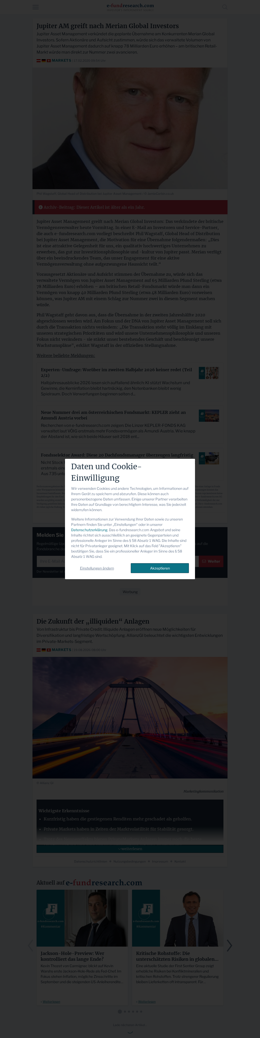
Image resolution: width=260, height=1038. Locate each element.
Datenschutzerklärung (89, 530)
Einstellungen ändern (97, 568)
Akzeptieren (160, 568)
